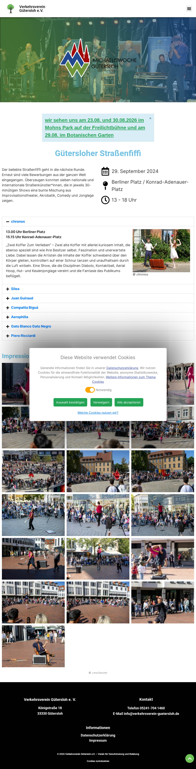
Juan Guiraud (22, 298)
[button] (189, 9)
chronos (18, 221)
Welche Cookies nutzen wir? (98, 413)
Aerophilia (19, 317)
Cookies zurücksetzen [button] (98, 761)
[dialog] (98, 384)
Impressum (98, 740)
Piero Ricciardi (23, 336)
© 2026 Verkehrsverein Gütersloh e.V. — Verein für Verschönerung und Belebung (98, 754)
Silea (15, 289)
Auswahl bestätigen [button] (70, 402)
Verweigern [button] (101, 402)
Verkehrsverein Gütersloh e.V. (32, 8)
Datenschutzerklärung (98, 735)
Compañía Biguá (24, 307)
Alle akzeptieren (128, 402)
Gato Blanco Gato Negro (31, 326)
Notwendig (104, 389)
